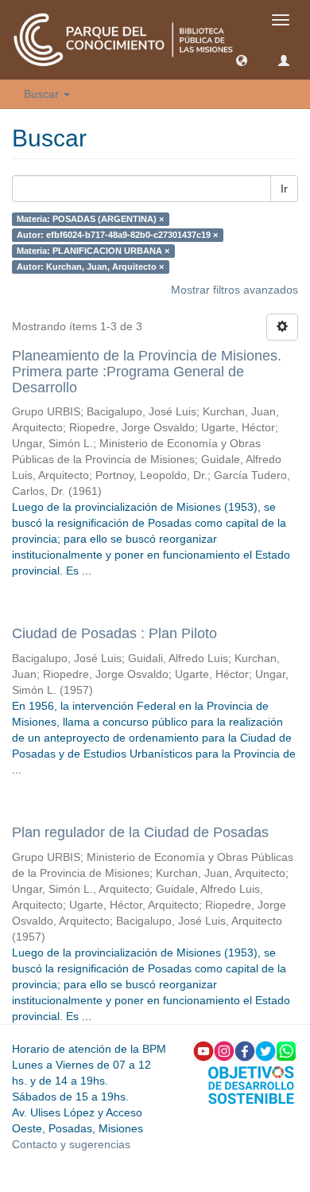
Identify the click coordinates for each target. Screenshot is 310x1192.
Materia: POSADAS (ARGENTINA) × (90, 219)
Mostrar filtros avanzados (234, 289)
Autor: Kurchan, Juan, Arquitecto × (90, 266)
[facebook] (244, 1050)
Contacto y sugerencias (71, 1144)
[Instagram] (224, 1050)
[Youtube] (203, 1050)
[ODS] (251, 1083)
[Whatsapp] (286, 1050)
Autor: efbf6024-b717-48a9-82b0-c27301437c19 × (117, 235)
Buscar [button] (43, 94)
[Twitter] (265, 1050)
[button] (241, 59)
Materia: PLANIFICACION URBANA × (93, 250)
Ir (284, 188)
